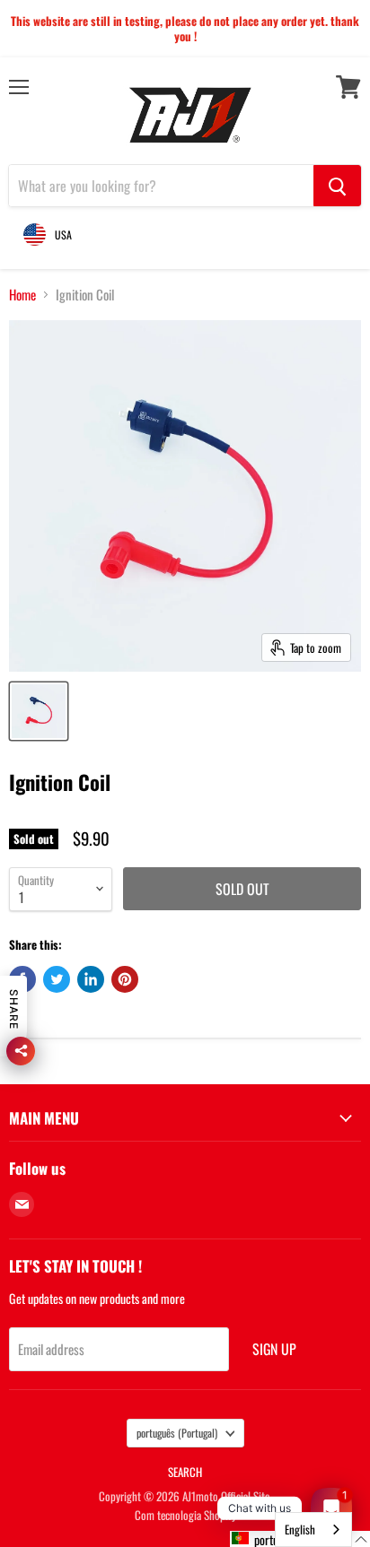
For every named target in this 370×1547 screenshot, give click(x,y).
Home (22, 294)
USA (63, 234)
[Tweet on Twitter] (56, 979)
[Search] (337, 185)
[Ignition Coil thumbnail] (38, 711)
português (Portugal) (177, 1432)
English (300, 1529)
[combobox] (313, 1529)
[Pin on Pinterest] (124, 979)
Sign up (274, 1349)
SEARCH (185, 1472)
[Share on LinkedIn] (90, 979)
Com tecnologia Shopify (185, 1515)
